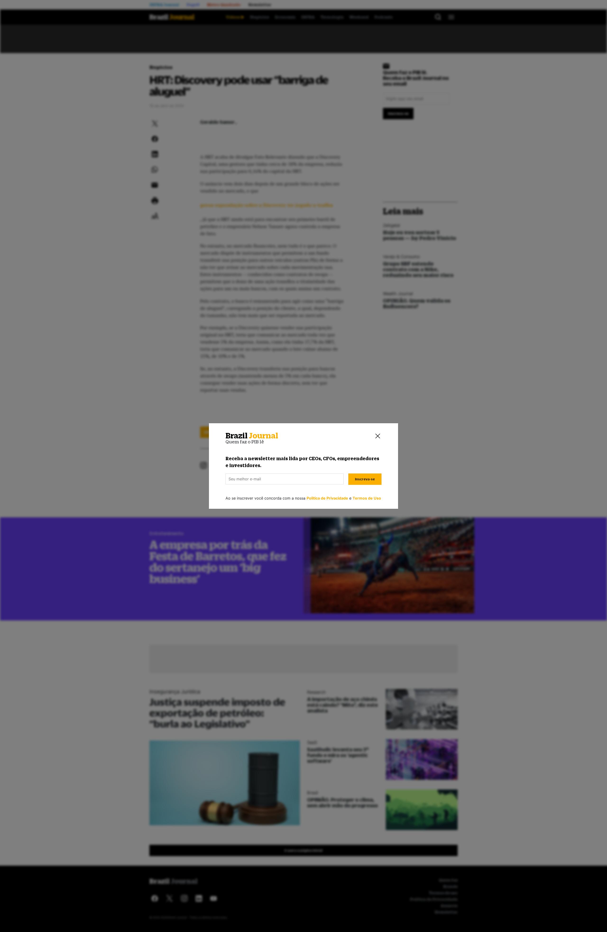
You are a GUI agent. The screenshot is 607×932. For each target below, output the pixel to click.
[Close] (378, 436)
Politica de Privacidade (327, 498)
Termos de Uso (367, 498)
